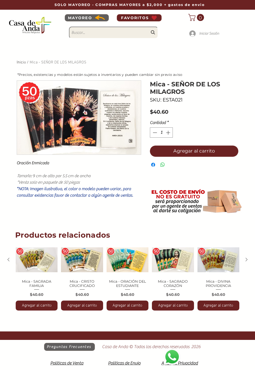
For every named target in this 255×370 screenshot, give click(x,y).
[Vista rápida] (37, 259)
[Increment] (168, 133)
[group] (127, 277)
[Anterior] (8, 260)
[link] (197, 17)
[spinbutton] (161, 133)
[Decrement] (154, 133)
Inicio (21, 62)
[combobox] (113, 33)
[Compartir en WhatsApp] (163, 165)
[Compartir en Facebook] (153, 165)
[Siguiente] (247, 260)
